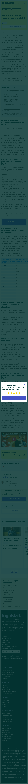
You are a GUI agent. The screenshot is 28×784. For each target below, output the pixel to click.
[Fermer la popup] (25, 385)
